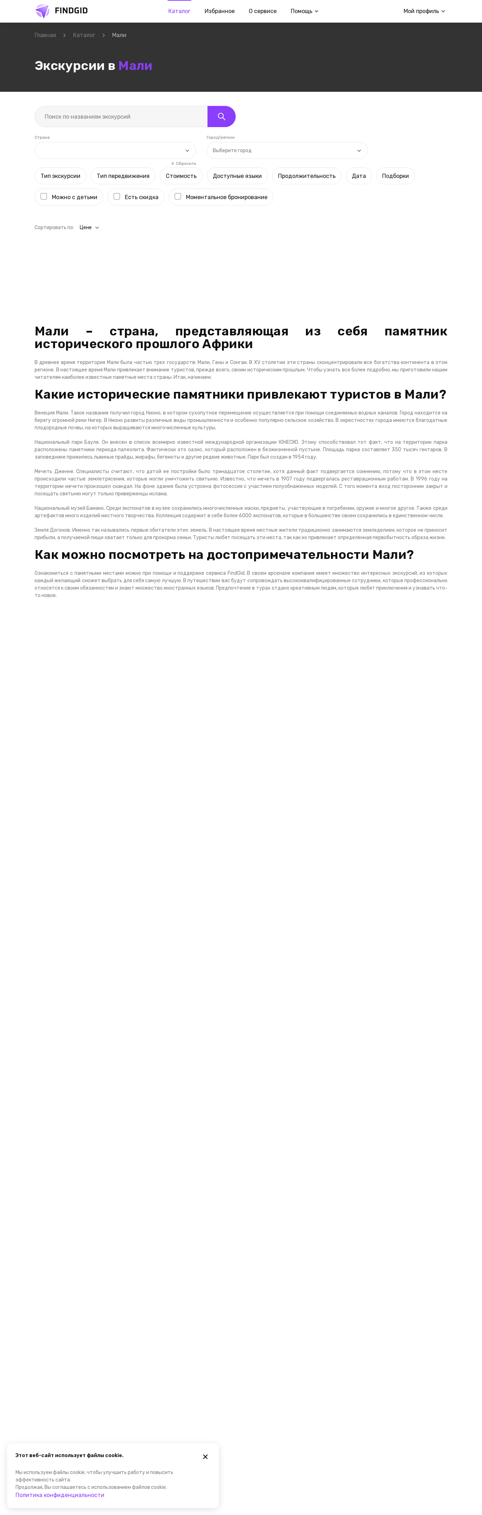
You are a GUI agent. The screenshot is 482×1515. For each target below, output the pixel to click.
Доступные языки (237, 176)
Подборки (395, 176)
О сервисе (263, 11)
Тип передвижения (123, 176)
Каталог (179, 11)
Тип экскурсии (60, 176)
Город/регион (221, 137)
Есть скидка (141, 197)
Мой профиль (421, 11)
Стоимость (181, 176)
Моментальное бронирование (226, 197)
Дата (359, 176)
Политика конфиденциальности (60, 1495)
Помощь (301, 11)
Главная (45, 35)
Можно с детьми (74, 197)
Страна (42, 137)
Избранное (220, 11)
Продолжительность (307, 176)
